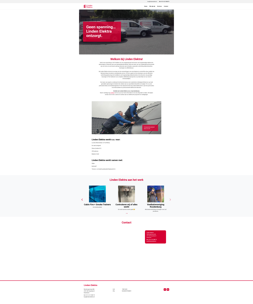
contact (112, 92)
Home (145, 6)
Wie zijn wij (152, 6)
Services (159, 6)
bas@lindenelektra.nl (151, 241)
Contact (166, 6)
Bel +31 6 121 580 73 (152, 239)
